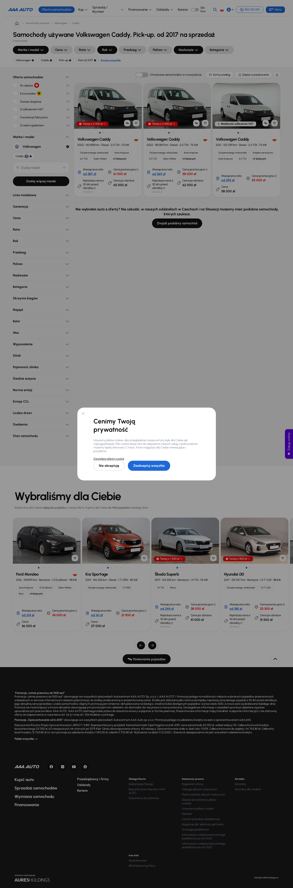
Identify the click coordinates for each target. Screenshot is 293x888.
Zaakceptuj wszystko (149, 466)
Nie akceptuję (109, 466)
